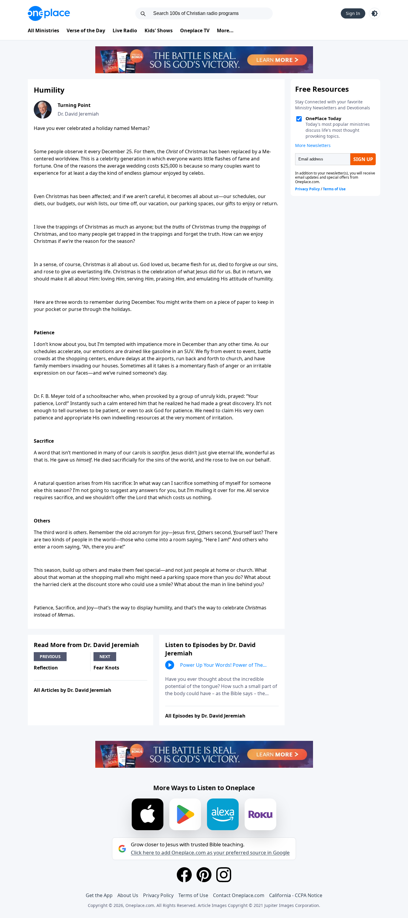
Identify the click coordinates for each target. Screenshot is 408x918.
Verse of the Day (86, 30)
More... (225, 30)
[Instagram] (223, 874)
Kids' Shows (159, 30)
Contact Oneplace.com (238, 895)
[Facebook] (184, 874)
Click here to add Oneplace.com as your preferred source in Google (210, 852)
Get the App (99, 895)
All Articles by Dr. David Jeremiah (72, 690)
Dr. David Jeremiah (78, 114)
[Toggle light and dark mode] (374, 13)
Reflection (46, 667)
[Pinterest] (204, 874)
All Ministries (43, 30)
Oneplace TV (194, 30)
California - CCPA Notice (295, 895)
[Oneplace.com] (49, 13)
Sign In (353, 13)
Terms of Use (193, 895)
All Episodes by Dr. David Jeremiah (205, 715)
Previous (50, 656)
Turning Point (74, 105)
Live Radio (125, 30)
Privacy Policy (158, 895)
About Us (127, 895)
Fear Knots (106, 667)
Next (104, 656)
